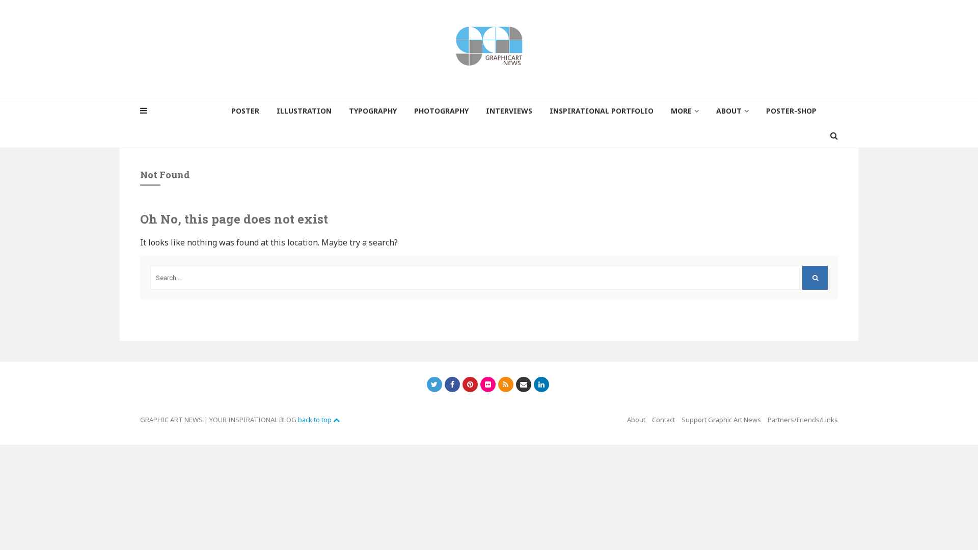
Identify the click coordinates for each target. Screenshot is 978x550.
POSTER (245, 111)
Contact (663, 419)
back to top (315, 419)
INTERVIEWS (509, 111)
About (636, 419)
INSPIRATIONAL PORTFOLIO (602, 111)
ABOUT (729, 111)
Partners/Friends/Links (803, 419)
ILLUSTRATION (304, 111)
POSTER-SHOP (791, 111)
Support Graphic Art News (721, 419)
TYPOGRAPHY (373, 111)
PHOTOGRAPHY (441, 111)
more (681, 111)
